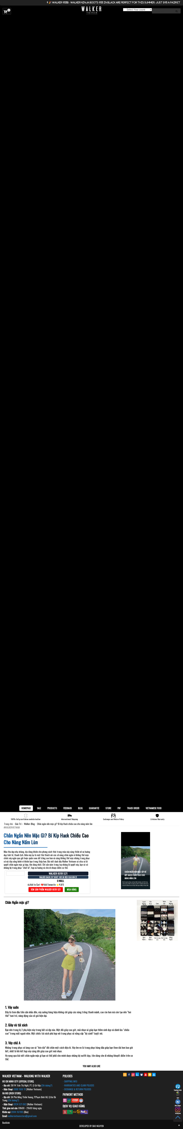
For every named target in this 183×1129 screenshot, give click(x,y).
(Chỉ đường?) (46, 1085)
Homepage (26, 808)
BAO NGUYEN (98, 1126)
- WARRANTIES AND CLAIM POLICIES (78, 1085)
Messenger (178, 1105)
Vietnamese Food (154, 808)
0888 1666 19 (20, 1089)
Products (52, 808)
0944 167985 (17, 1112)
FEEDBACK (67, 808)
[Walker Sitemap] (154, 1074)
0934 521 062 (20, 1104)
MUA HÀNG (71, 889)
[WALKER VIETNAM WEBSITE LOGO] (91, 10)
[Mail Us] (125, 1074)
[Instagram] (133, 1074)
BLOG (80, 808)
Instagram (178, 1113)
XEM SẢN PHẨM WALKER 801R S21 (46, 889)
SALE (39, 808)
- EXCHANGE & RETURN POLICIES (77, 1089)
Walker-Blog (29, 824)
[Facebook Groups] (141, 1074)
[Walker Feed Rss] (150, 1074)
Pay (119, 808)
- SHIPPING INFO (70, 1081)
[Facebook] (129, 1074)
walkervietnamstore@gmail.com (22, 1116)
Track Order (133, 808)
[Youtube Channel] (145, 1074)
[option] (91, 18)
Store (108, 808)
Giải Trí (18, 824)
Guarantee (94, 808)
